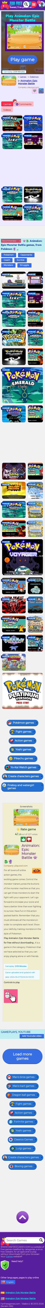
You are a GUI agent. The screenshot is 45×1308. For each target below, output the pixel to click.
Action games (23, 740)
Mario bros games (23, 1076)
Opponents (26, 255)
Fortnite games (23, 1121)
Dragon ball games (23, 1094)
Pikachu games (23, 758)
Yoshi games (23, 749)
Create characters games (23, 776)
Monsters (8, 265)
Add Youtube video (32, 1036)
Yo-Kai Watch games (23, 767)
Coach (7, 260)
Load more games (22, 1056)
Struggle (24, 265)
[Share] (41, 91)
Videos (7, 110)
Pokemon (9, 255)
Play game (22, 59)
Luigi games (23, 1148)
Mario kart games (23, 1085)
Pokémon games (23, 722)
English (10, 1282)
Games (7, 104)
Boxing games (23, 1166)
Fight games (23, 731)
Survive (20, 260)
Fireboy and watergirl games (21, 787)
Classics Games (23, 1139)
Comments (24, 104)
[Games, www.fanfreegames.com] (17, 5)
